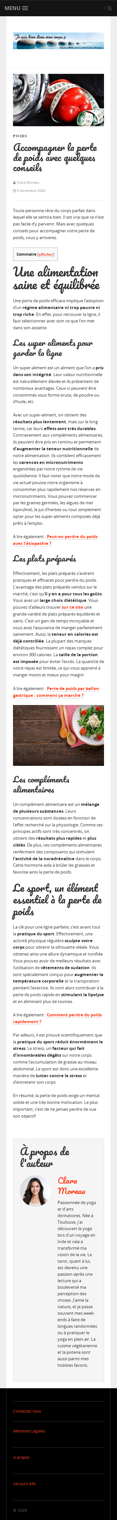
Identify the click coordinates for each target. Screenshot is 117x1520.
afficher (46, 254)
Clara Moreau (71, 1185)
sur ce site (72, 607)
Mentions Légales (29, 1431)
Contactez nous (27, 1411)
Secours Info (24, 1483)
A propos (21, 1457)
